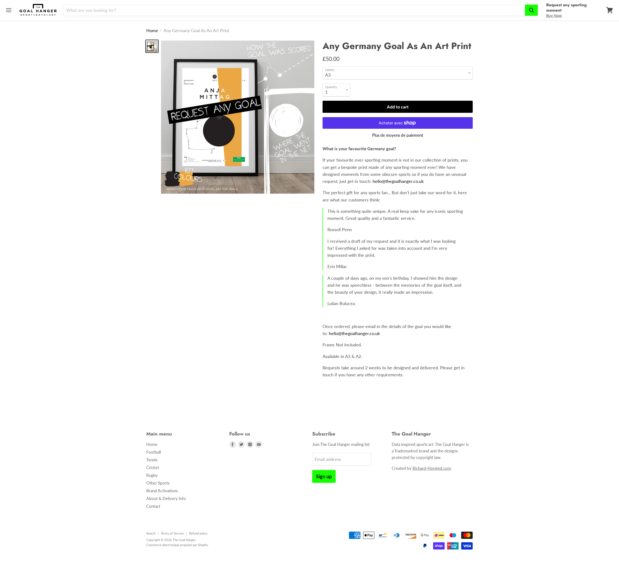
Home (152, 30)
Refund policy (198, 533)
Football (153, 452)
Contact (153, 506)
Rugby (152, 475)
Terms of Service (172, 533)
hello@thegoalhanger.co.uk (398, 181)
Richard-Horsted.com (432, 468)
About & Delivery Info (166, 498)
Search (150, 533)
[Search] (531, 10)
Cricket (152, 467)
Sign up (324, 476)
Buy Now (554, 15)
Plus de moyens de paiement (397, 135)
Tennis (151, 459)
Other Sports (157, 482)
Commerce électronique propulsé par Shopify (177, 545)
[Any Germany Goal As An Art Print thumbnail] (152, 46)
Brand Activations (162, 490)
